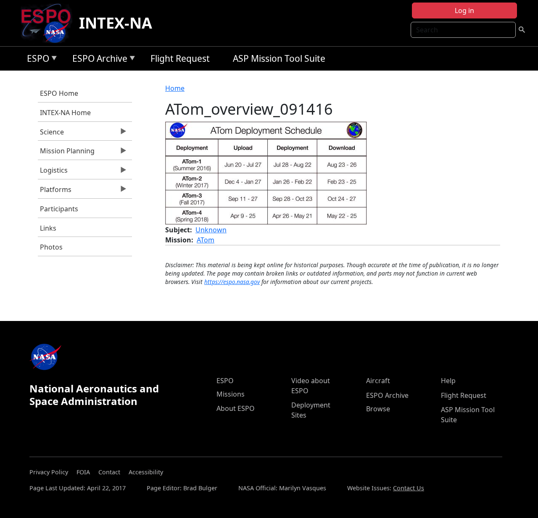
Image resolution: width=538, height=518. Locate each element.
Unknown (211, 229)
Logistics (53, 172)
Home (175, 88)
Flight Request (180, 58)
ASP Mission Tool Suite (279, 58)
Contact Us (408, 488)
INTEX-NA (115, 23)
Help (448, 380)
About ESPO (235, 408)
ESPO (36, 60)
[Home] (49, 23)
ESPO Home (59, 93)
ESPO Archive (97, 60)
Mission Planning (66, 153)
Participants (59, 208)
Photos (51, 247)
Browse (378, 408)
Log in (464, 10)
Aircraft (378, 380)
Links (48, 228)
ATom (205, 240)
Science (51, 134)
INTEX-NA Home (65, 112)
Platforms (54, 191)
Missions (230, 394)
